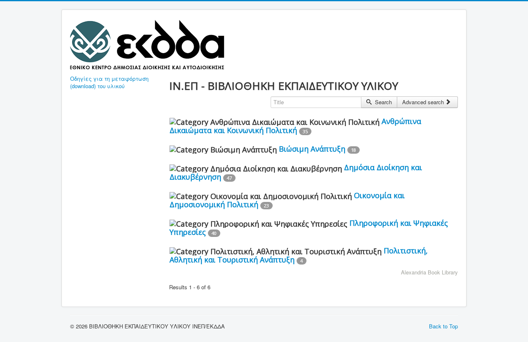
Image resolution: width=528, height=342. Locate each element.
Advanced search (424, 102)
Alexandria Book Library (429, 272)
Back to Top (443, 326)
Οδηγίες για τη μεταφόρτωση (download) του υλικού (109, 82)
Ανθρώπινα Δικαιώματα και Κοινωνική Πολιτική (295, 125)
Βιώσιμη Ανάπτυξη (312, 149)
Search (382, 102)
